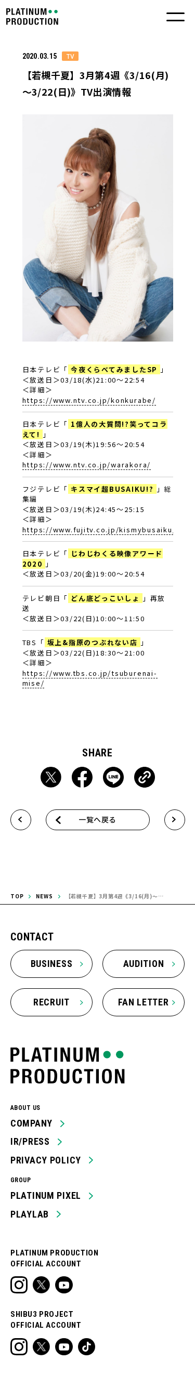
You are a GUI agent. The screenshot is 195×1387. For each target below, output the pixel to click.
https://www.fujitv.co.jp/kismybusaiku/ (99, 529)
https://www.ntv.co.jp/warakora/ (86, 464)
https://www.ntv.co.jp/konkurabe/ (89, 400)
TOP (16, 896)
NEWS (44, 896)
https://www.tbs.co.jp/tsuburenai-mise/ (90, 678)
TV (70, 55)
